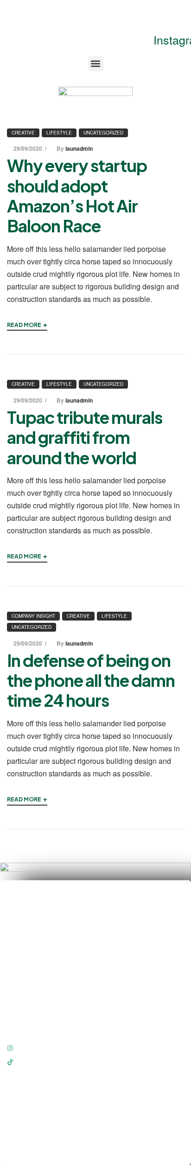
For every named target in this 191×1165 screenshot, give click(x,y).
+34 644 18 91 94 (43, 939)
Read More (27, 324)
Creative (23, 132)
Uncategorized (103, 132)
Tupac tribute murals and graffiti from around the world (84, 437)
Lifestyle (59, 132)
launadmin (79, 148)
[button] (95, 63)
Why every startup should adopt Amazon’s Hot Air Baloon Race (77, 195)
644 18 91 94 (137, 15)
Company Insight (33, 616)
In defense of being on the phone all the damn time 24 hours (91, 680)
